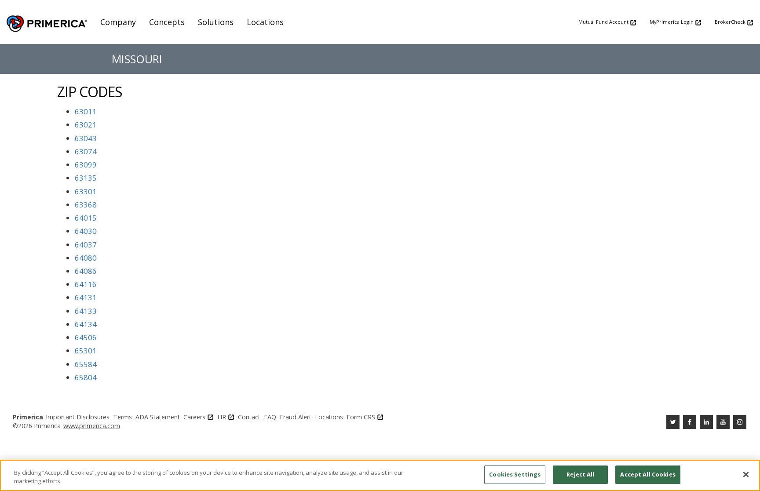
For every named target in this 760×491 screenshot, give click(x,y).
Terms (122, 417)
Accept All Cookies (647, 474)
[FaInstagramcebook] (739, 422)
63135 (86, 178)
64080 (86, 258)
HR (222, 417)
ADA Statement (157, 417)
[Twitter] (673, 422)
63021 (86, 125)
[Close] (746, 474)
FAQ (270, 417)
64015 (86, 218)
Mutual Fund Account (604, 21)
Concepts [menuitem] (167, 22)
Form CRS (362, 417)
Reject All (580, 474)
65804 (86, 377)
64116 (86, 284)
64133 (86, 311)
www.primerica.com (91, 426)
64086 (86, 271)
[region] (380, 475)
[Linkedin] (706, 422)
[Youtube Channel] (723, 422)
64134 (86, 324)
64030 (86, 231)
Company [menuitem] (118, 22)
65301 (86, 351)
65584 (86, 364)
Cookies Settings (515, 474)
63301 (86, 191)
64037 (86, 245)
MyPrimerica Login (672, 21)
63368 (86, 205)
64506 (86, 337)
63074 (86, 151)
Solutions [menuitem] (216, 22)
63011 (86, 111)
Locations (329, 417)
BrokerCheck (731, 21)
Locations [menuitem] (265, 22)
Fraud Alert (295, 417)
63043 (86, 138)
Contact (249, 417)
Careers (195, 417)
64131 (86, 297)
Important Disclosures (78, 417)
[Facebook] (689, 422)
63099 (86, 165)
